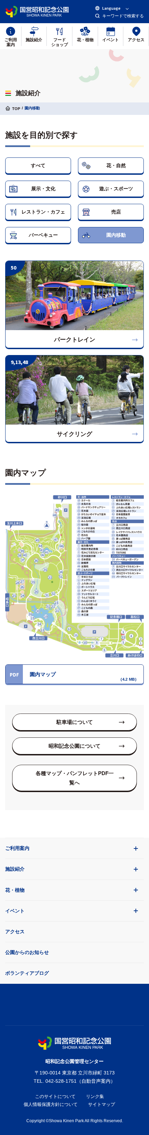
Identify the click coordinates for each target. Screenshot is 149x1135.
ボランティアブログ (27, 973)
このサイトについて (55, 1096)
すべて (38, 165)
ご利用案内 (17, 848)
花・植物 (15, 890)
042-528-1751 (61, 1081)
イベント (15, 911)
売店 (116, 212)
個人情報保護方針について (51, 1104)
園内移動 (116, 235)
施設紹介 (15, 869)
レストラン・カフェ (43, 212)
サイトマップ (101, 1104)
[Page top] (74, 1003)
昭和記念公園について (74, 746)
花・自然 (116, 165)
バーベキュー (43, 235)
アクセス (15, 931)
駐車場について (74, 722)
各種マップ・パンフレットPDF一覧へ (75, 778)
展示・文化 (43, 188)
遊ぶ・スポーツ (116, 188)
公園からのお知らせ (27, 952)
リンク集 (95, 1096)
